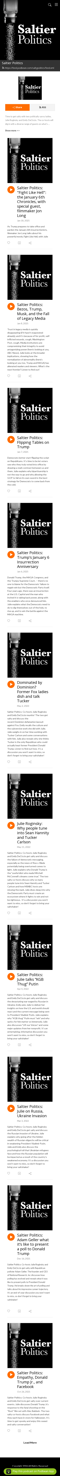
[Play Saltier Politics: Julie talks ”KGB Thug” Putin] (11, 976)
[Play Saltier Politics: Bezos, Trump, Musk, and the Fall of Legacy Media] (11, 306)
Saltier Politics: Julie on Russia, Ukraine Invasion (32, 1111)
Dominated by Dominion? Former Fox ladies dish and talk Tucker (32, 691)
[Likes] (9, 242)
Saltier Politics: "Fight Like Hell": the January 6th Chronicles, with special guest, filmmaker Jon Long (31, 202)
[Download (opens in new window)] (19, 242)
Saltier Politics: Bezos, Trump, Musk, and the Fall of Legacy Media (33, 311)
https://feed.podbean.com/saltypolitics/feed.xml (29, 67)
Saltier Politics (12, 63)
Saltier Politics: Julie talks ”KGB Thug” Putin (30, 979)
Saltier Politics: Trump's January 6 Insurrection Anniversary (33, 559)
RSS (44, 107)
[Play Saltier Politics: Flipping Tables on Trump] (11, 439)
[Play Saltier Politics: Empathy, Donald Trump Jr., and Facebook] (11, 1374)
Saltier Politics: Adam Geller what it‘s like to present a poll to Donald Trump (33, 1244)
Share (19, 107)
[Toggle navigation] (56, 4)
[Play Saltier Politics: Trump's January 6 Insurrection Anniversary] (11, 554)
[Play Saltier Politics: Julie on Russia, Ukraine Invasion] (11, 1108)
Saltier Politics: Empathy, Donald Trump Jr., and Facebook (32, 1380)
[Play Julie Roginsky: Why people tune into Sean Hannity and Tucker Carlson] (11, 825)
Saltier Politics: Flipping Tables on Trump (33, 442)
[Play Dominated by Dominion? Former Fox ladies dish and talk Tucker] (11, 684)
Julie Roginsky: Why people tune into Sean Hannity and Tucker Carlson (33, 832)
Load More (30, 1442)
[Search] (50, 4)
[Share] (30, 243)
